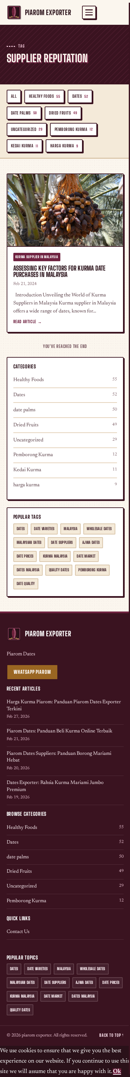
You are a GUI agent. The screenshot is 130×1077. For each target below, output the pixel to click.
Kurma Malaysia (55, 556)
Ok (117, 1072)
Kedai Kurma (24, 145)
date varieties (44, 528)
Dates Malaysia (28, 570)
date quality (26, 583)
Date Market (86, 556)
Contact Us (18, 931)
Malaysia (70, 528)
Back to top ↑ (111, 1035)
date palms (24, 113)
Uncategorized (27, 129)
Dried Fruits (63, 113)
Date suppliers (62, 542)
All (14, 96)
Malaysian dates (29, 542)
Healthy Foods (44, 96)
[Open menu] (89, 12)
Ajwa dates (91, 542)
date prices (25, 556)
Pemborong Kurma (74, 129)
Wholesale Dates (99, 528)
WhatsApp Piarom (32, 672)
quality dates (59, 570)
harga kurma (64, 145)
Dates (80, 96)
